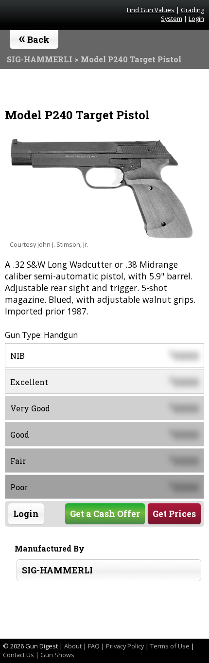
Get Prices (174, 513)
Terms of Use (170, 646)
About (73, 646)
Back (34, 37)
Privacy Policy (125, 646)
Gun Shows (57, 654)
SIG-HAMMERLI (57, 570)
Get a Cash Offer (105, 513)
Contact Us (18, 654)
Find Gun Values (150, 9)
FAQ (94, 646)
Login (196, 18)
